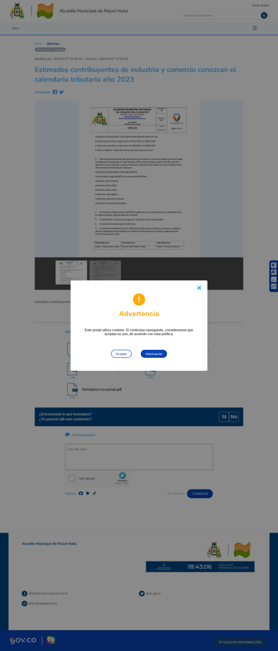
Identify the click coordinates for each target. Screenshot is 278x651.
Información (154, 354)
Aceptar (121, 354)
